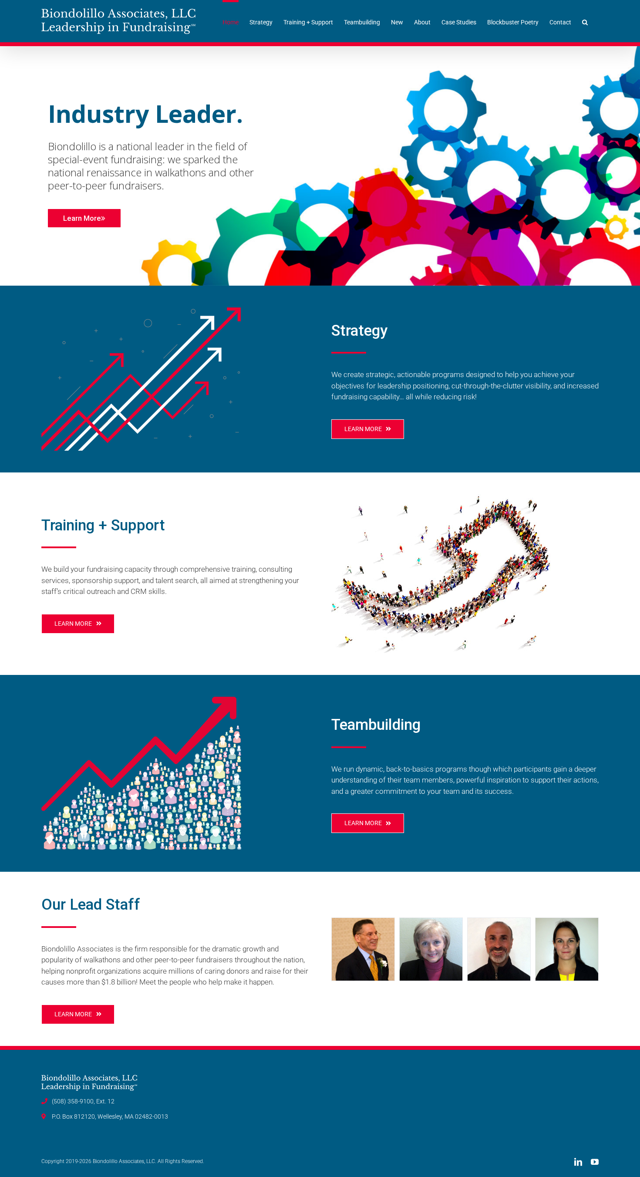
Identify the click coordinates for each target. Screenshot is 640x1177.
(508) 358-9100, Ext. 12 (83, 1101)
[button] (585, 21)
